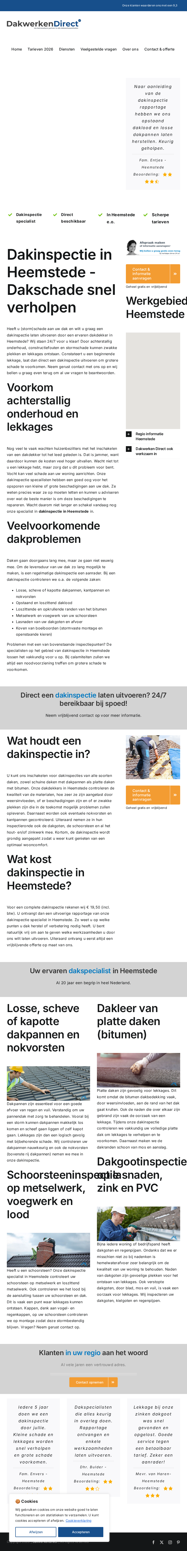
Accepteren (81, 1532)
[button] (153, 436)
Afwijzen (36, 1532)
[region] (59, 1518)
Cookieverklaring (79, 1520)
